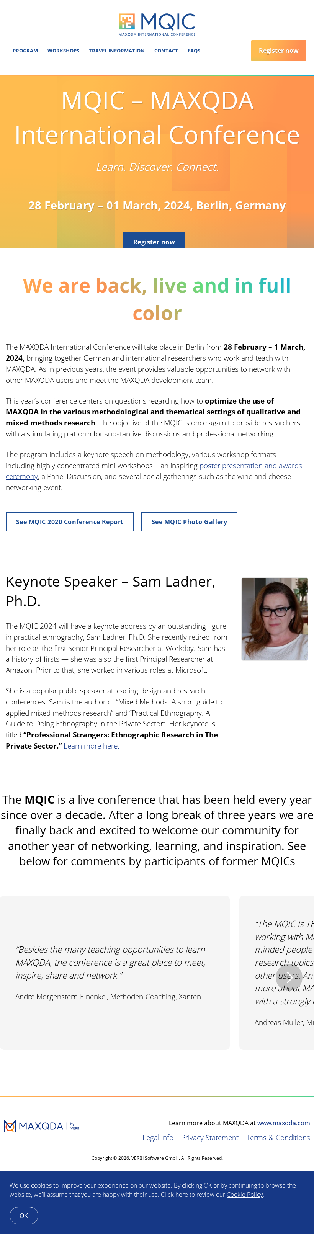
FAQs (194, 50)
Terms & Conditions (278, 1137)
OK (24, 1215)
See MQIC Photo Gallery (189, 522)
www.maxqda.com (283, 1123)
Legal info (157, 1137)
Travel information (117, 50)
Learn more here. (91, 745)
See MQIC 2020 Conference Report (70, 522)
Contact (166, 50)
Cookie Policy (245, 1194)
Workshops (63, 50)
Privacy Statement (210, 1137)
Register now (279, 50)
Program (25, 50)
